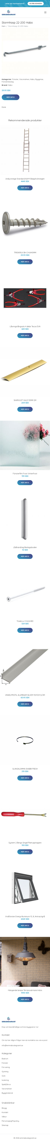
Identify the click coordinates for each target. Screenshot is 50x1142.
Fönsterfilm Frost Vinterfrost (25, 473)
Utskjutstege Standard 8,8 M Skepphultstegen (25, 179)
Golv (3, 1076)
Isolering (5, 1080)
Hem (3, 26)
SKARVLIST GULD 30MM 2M (25, 400)
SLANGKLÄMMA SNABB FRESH (25, 769)
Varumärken (24, 79)
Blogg (4, 1108)
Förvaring (6, 1067)
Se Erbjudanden (35, 3)
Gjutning (5, 1071)
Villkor (4, 1117)
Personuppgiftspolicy (10, 1121)
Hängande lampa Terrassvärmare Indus (25, 990)
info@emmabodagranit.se (12, 1045)
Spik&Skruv (6, 1084)
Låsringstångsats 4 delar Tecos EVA (25, 326)
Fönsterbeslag (8, 82)
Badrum (5, 1059)
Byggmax (39, 79)
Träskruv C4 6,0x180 (25, 621)
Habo (32, 79)
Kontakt (5, 1112)
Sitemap (5, 1125)
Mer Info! (11, 97)
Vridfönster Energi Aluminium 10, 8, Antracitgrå (25, 916)
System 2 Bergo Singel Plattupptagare (25, 843)
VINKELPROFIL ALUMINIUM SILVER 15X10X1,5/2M (25, 695)
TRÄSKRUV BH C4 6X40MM (25, 252)
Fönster (15, 79)
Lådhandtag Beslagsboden (25, 547)
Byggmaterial (7, 1093)
